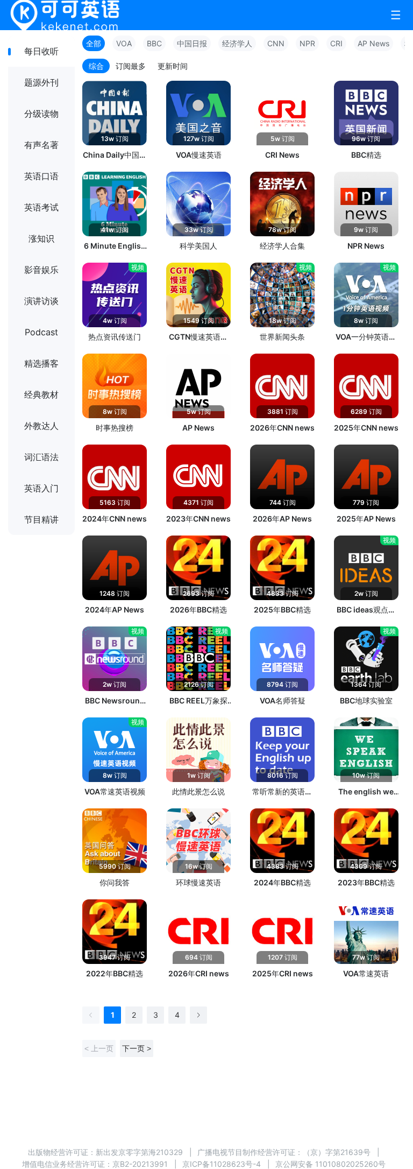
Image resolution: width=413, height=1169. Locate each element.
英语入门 (41, 488)
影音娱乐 (41, 269)
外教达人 (41, 425)
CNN (275, 43)
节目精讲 (41, 519)
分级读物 (41, 113)
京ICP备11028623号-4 (221, 1163)
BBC (154, 43)
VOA (124, 43)
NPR (307, 43)
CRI (336, 43)
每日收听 (41, 51)
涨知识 (41, 238)
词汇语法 (41, 457)
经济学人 (237, 43)
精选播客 (41, 363)
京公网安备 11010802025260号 (330, 1163)
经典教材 (41, 394)
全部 (93, 43)
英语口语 (41, 176)
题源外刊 (41, 82)
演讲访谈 (41, 300)
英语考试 (41, 207)
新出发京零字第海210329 (139, 1152)
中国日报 (192, 43)
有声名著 (41, 144)
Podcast (41, 332)
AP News (373, 43)
